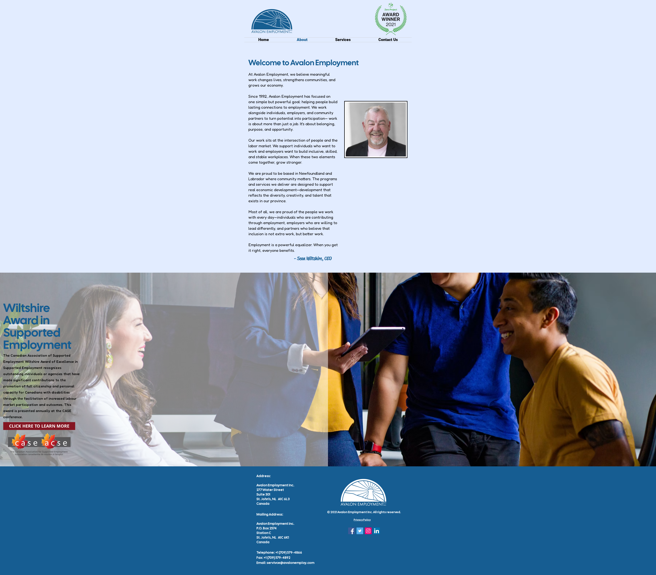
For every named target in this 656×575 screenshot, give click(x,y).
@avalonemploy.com (297, 562)
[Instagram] (368, 531)
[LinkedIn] (376, 531)
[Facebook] (351, 531)
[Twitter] (360, 531)
